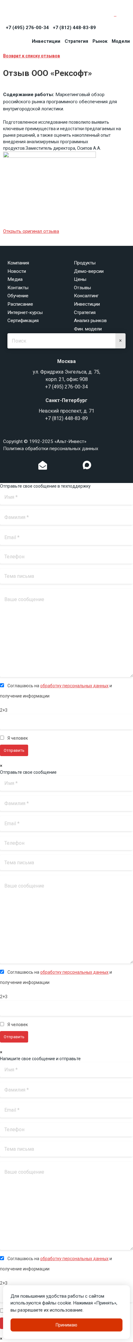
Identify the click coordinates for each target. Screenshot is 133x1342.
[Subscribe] (42, 466)
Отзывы (82, 287)
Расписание (20, 304)
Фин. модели (88, 329)
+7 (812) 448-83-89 (74, 27)
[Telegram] (74, 466)
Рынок (99, 41)
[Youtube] (99, 466)
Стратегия (76, 41)
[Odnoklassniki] (55, 466)
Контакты (17, 287)
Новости (16, 271)
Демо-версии (89, 271)
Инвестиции (46, 41)
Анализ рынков (90, 320)
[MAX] (87, 465)
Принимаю (66, 1324)
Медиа (15, 279)
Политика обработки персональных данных (50, 448)
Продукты (85, 263)
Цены (80, 279)
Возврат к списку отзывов (31, 55)
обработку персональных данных (74, 685)
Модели (121, 41)
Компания (18, 263)
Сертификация (23, 320)
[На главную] (31, 13)
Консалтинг (86, 296)
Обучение (17, 296)
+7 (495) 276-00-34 (27, 27)
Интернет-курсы (25, 312)
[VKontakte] (65, 466)
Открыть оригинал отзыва (31, 231)
